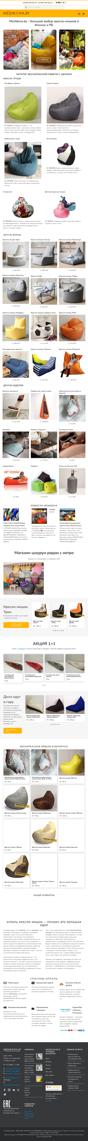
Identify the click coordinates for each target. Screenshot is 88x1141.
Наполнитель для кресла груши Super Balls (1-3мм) (42, 778)
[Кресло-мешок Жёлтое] (71, 762)
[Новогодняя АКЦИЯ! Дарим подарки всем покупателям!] (11, 514)
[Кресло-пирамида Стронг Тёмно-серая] (34, 704)
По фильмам (29, 1116)
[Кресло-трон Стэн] (40, 610)
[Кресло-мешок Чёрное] (16, 832)
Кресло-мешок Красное (68, 847)
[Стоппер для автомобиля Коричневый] (13, 663)
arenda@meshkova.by (11, 1085)
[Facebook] (59, 2)
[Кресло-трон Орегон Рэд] (58, 610)
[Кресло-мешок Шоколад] (44, 798)
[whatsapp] (18, 1090)
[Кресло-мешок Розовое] (71, 866)
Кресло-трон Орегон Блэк (74, 622)
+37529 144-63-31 (44, 3)
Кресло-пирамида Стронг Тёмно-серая (34, 716)
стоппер (21, 649)
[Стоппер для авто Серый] (54, 663)
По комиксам (29, 1114)
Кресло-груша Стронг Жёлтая (70, 813)
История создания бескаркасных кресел (74, 1079)
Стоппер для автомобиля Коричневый (9, 676)
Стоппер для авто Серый (52, 675)
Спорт (27, 1118)
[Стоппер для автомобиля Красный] (33, 663)
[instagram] (9, 1090)
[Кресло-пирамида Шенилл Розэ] (55, 704)
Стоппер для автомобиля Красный (33, 675)
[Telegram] (63, 3)
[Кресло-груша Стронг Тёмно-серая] (44, 866)
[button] (53, 630)
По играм (28, 1111)
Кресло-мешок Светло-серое (16, 813)
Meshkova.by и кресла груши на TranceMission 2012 (75, 1056)
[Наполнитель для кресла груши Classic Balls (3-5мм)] (16, 762)
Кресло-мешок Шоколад (41, 813)
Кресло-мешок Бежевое (41, 847)
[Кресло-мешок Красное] (71, 832)
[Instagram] (61, 2)
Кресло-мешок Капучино (14, 882)
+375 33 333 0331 (12, 1069)
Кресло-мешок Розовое (68, 882)
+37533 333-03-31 (29, 3)
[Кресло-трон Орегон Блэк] (76, 610)
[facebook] (4, 1090)
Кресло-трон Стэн (40, 622)
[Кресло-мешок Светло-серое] (16, 798)
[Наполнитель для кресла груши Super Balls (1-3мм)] (44, 762)
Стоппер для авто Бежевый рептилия (73, 675)
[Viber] (65, 3)
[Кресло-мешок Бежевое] (44, 832)
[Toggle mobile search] (79, 14)
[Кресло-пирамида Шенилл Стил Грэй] (75, 704)
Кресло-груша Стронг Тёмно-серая (43, 882)
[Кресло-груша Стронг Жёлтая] (71, 798)
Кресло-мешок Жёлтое (68, 778)
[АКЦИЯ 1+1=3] (39, 516)
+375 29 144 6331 (12, 1071)
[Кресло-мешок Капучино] (16, 866)
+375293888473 (11, 1078)
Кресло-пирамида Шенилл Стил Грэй (74, 716)
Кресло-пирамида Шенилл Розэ (53, 716)
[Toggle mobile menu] (84, 14)
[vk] (13, 1090)
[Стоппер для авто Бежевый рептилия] (75, 663)
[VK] (57, 2)
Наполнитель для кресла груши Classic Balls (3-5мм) (15, 778)
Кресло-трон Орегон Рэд (56, 622)
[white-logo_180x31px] (12, 1049)
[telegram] (4, 1094)
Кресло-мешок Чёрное (13, 847)
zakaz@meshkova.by (13, 1073)
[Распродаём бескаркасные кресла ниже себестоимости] (67, 514)
